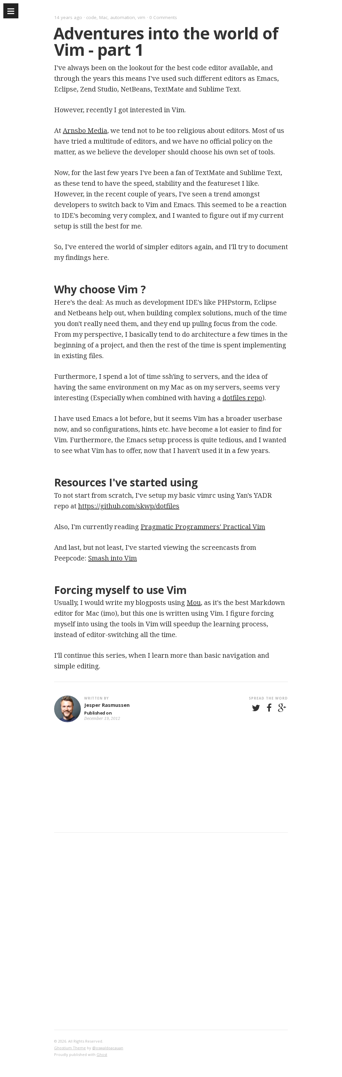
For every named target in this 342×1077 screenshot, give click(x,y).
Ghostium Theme (70, 1047)
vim (141, 17)
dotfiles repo (242, 397)
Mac (103, 17)
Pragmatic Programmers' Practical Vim (203, 526)
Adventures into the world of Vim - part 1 (165, 41)
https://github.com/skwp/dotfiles (128, 505)
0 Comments (163, 17)
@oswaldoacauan (107, 1047)
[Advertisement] (171, 785)
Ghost (102, 1054)
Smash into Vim (112, 558)
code (91, 17)
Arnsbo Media (85, 130)
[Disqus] (171, 929)
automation (122, 17)
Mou (194, 602)
